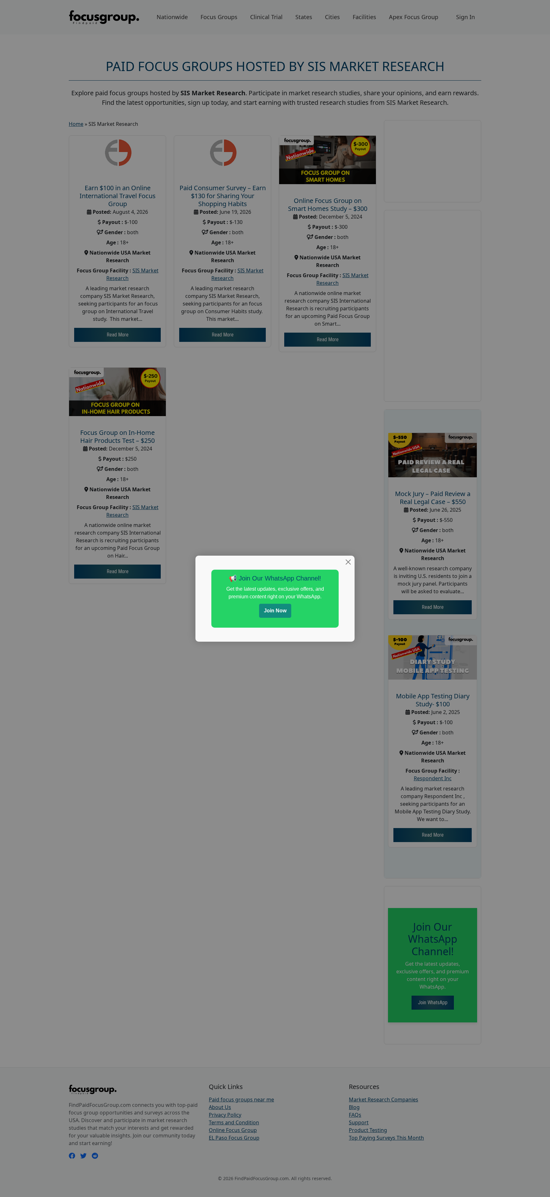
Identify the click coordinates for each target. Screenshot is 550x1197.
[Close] (348, 562)
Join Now (275, 610)
